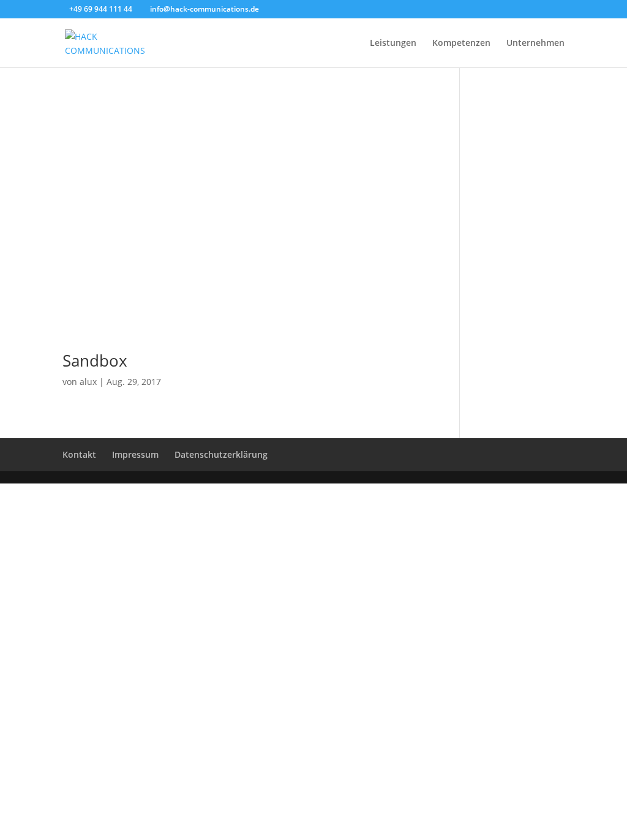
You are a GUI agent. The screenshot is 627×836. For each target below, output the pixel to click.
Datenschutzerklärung (221, 454)
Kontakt (79, 454)
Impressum (135, 454)
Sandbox (94, 360)
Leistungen (393, 43)
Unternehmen (535, 43)
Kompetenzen (461, 43)
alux (88, 381)
